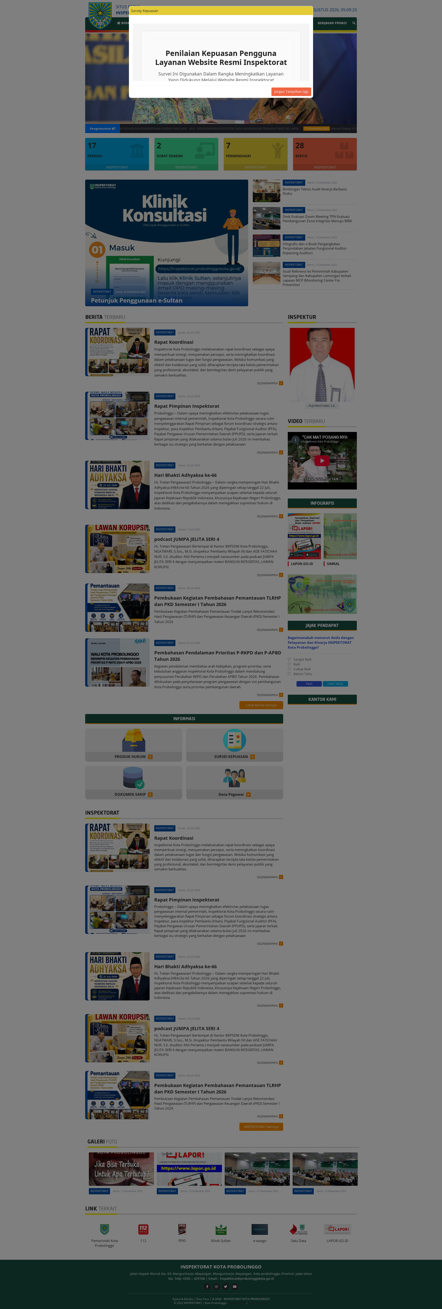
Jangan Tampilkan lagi (291, 91)
